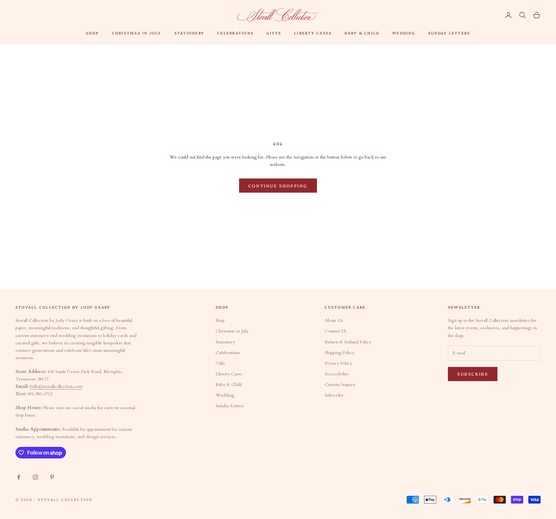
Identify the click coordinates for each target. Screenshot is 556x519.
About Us (334, 320)
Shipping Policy (339, 353)
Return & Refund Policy (348, 342)
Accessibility (337, 374)
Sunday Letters (449, 32)
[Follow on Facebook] (18, 477)
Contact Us (336, 331)
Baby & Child (362, 32)
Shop (92, 32)
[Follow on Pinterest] (52, 477)
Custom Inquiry (340, 384)
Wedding (403, 32)
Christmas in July (137, 32)
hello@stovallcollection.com (56, 386)
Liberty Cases (313, 32)
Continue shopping (278, 185)
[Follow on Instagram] (35, 477)
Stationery (189, 32)
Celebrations (235, 32)
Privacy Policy (338, 363)
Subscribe (334, 395)
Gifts (273, 32)
